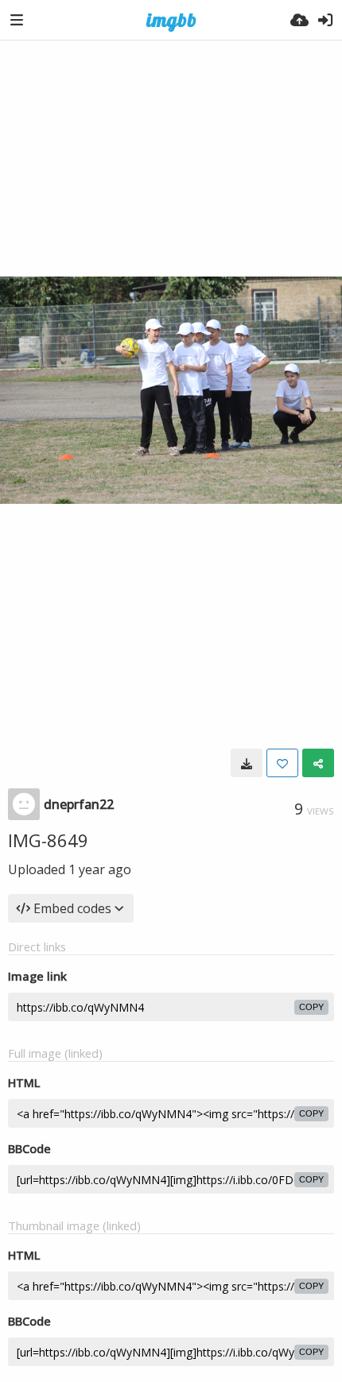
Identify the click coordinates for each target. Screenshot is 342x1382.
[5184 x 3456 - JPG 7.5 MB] (246, 763)
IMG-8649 (48, 840)
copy (311, 1007)
